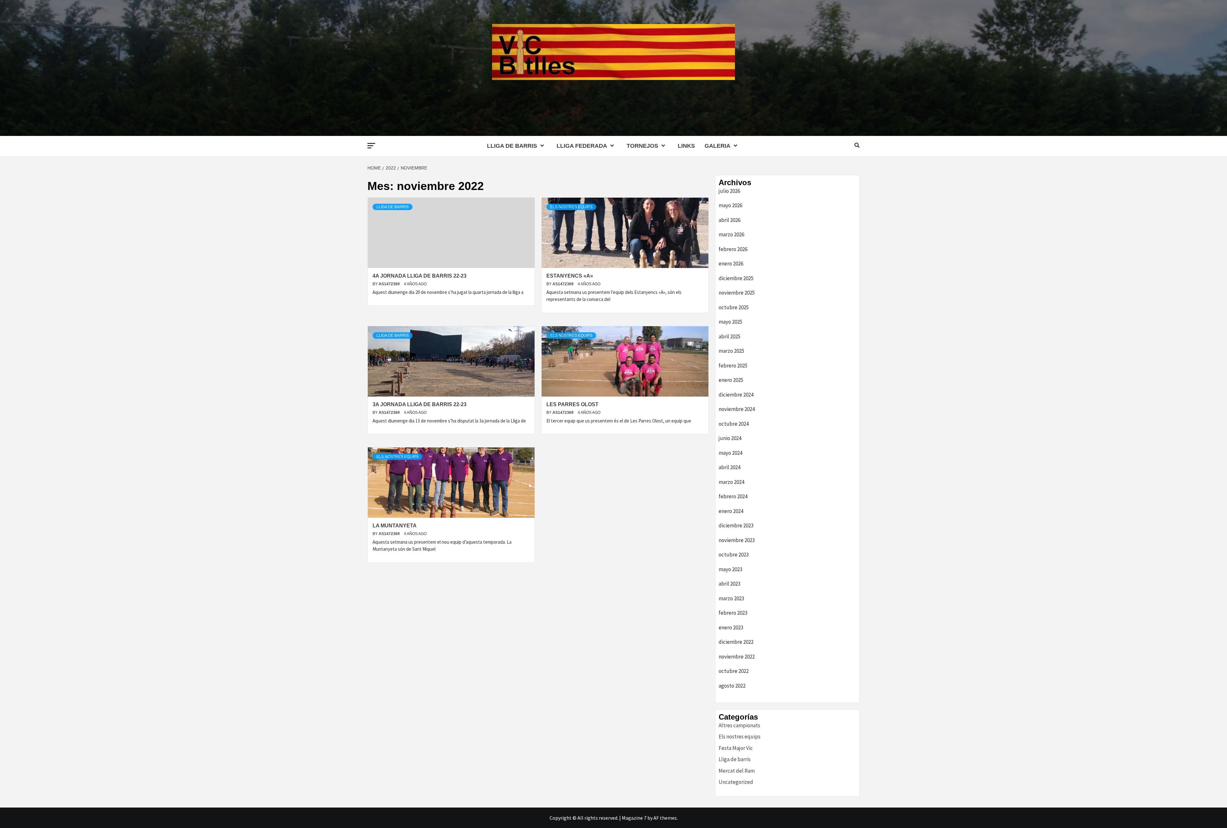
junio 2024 (730, 438)
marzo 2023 (731, 598)
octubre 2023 (734, 554)
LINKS (686, 146)
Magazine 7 (634, 818)
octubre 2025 (734, 307)
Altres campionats (739, 725)
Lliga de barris (392, 207)
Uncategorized (736, 781)
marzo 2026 (731, 234)
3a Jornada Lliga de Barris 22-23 (420, 404)
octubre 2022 (734, 670)
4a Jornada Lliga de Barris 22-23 (420, 276)
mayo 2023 (730, 569)
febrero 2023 (733, 612)
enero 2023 (731, 627)
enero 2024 (731, 511)
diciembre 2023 (736, 525)
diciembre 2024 (736, 394)
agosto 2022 (732, 685)
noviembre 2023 (737, 540)
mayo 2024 (730, 452)
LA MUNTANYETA (395, 525)
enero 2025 (731, 379)
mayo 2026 (730, 205)
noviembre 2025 (737, 292)
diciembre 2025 (736, 278)
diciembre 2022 (736, 641)
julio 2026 (729, 190)
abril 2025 (729, 336)
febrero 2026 (733, 249)
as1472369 (390, 284)
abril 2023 (729, 583)
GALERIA (717, 146)
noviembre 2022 (737, 656)
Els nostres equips (571, 207)
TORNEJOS (642, 146)
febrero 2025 (733, 365)
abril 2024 (729, 467)
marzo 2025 (731, 350)
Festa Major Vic (736, 748)
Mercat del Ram (737, 770)
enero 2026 (731, 263)
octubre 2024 (734, 423)
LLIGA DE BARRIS (512, 146)
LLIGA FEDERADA (582, 146)
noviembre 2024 (737, 409)
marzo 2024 (731, 481)
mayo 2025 (730, 321)
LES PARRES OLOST (572, 404)
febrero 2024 (733, 496)
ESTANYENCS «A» (569, 276)
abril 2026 (729, 220)
